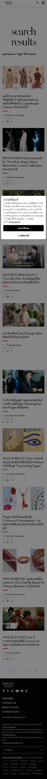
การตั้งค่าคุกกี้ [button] (23, 235)
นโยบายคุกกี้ (14, 222)
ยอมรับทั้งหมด (23, 228)
